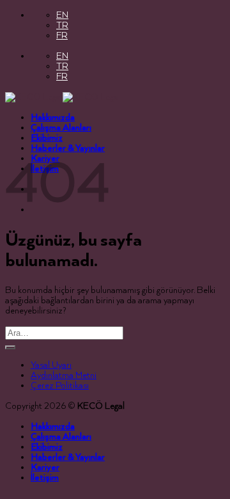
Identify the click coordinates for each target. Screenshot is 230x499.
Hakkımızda (53, 118)
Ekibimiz (47, 138)
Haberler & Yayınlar (68, 148)
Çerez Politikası (60, 386)
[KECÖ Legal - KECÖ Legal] (62, 97)
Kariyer (45, 468)
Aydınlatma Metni (63, 375)
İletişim (45, 478)
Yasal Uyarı (51, 365)
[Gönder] (10, 347)
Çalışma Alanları (61, 128)
